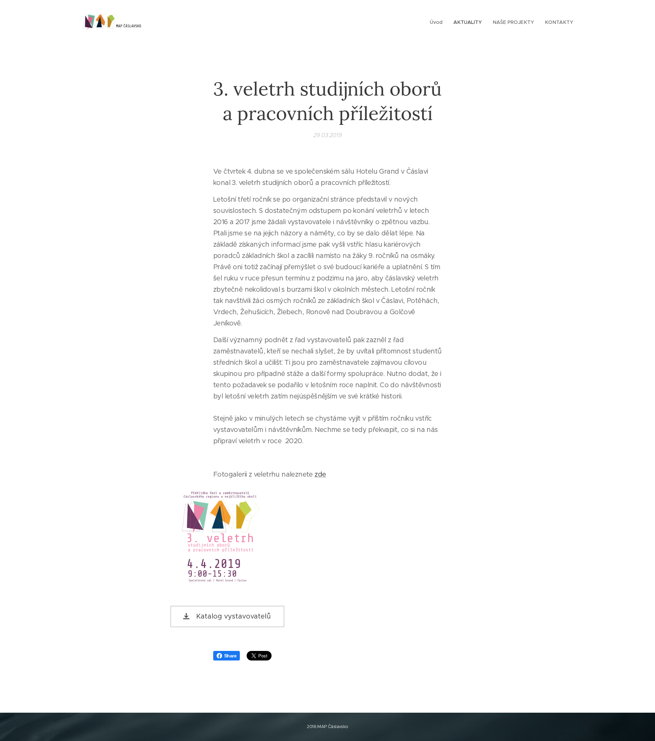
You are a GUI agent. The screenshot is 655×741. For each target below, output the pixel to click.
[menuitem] (438, 22)
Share (230, 655)
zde (320, 474)
